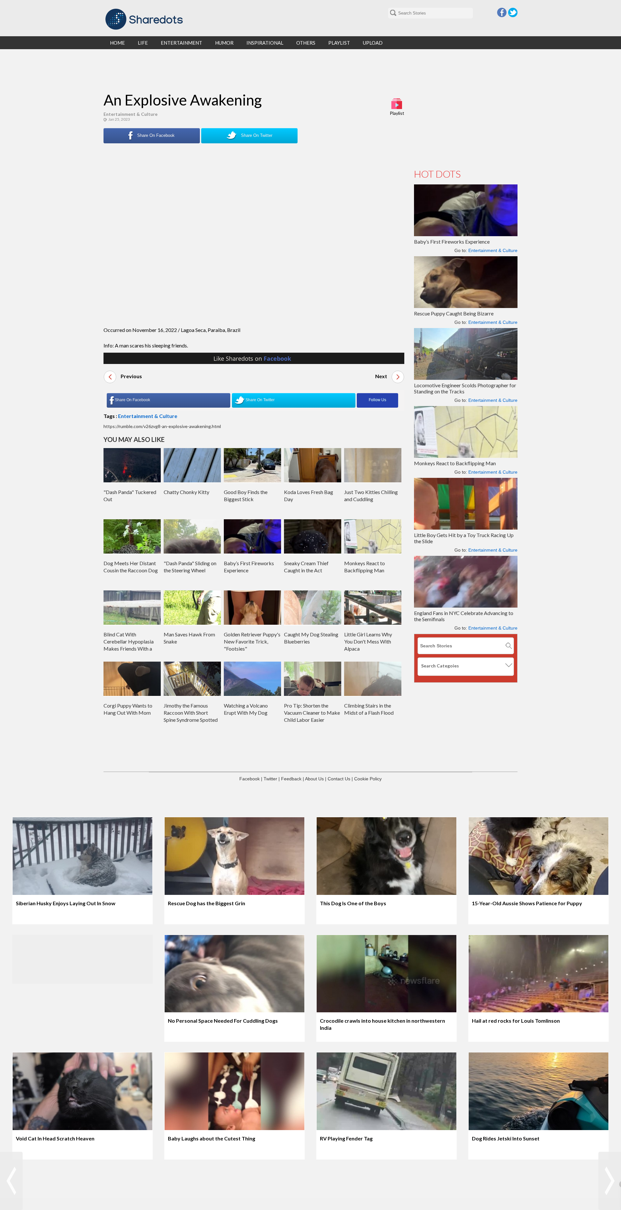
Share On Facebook (155, 135)
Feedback (291, 778)
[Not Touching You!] (11, 1181)
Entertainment (181, 43)
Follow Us (377, 400)
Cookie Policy (368, 778)
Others (305, 43)
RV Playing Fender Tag (346, 1138)
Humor (224, 43)
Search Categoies (440, 665)
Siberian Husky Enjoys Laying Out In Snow (65, 903)
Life (143, 43)
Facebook (502, 12)
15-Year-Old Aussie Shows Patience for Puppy (527, 903)
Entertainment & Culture (131, 114)
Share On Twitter (256, 135)
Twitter (513, 12)
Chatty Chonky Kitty (186, 492)
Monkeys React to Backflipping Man (455, 463)
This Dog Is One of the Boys (353, 903)
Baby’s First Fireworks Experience (452, 241)
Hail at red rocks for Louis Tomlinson (516, 1021)
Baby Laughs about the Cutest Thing (211, 1138)
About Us (314, 778)
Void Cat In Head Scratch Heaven (55, 1138)
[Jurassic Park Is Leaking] (609, 1181)
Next (381, 376)
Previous (131, 376)
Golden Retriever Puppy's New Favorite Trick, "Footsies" (252, 641)
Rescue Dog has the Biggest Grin (206, 903)
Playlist (397, 113)
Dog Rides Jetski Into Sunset (505, 1138)
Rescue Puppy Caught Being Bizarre (454, 313)
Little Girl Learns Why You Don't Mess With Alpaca (368, 641)
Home (117, 43)
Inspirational (264, 43)
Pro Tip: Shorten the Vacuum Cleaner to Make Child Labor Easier (312, 712)
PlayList (339, 43)
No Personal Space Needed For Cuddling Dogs (223, 1021)
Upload (373, 43)
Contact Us (339, 778)
